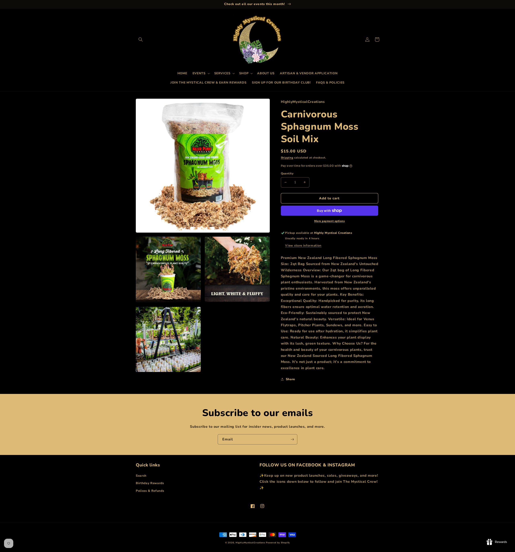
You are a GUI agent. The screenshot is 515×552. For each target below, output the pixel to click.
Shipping (287, 157)
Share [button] (290, 379)
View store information (303, 245)
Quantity (287, 173)
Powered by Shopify (278, 542)
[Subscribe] (292, 439)
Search (141, 475)
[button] (140, 39)
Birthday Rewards (150, 483)
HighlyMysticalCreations (250, 542)
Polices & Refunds (150, 491)
